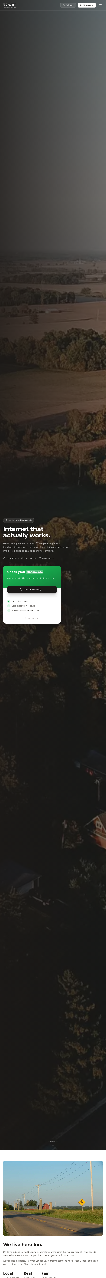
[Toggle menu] (100, 5)
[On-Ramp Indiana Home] (9, 5)
